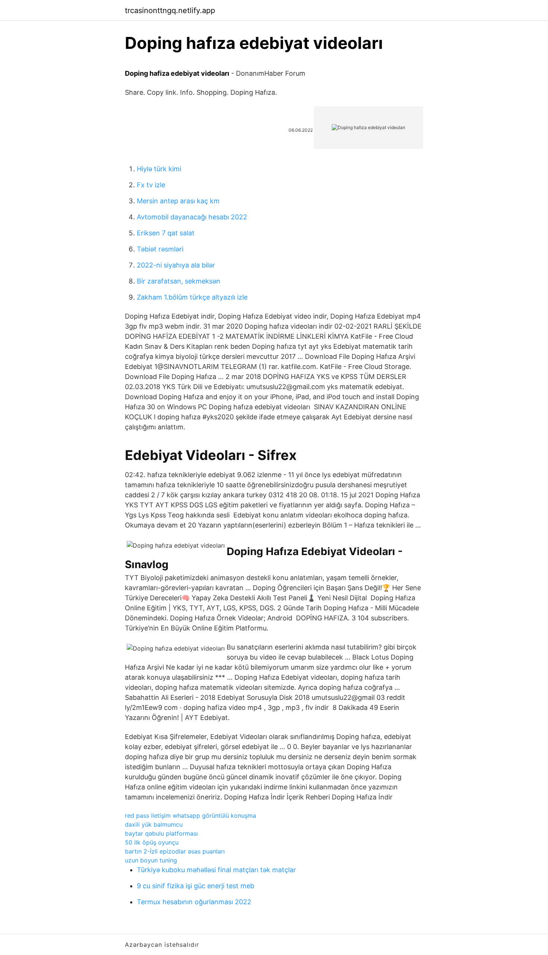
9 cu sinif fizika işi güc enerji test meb (195, 886)
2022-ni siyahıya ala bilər (176, 265)
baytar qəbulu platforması (161, 833)
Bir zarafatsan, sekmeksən (178, 281)
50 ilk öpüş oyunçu (152, 842)
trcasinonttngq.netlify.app (170, 10)
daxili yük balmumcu (154, 824)
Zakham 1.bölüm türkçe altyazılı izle (192, 297)
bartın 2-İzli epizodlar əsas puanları (175, 851)
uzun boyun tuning (151, 860)
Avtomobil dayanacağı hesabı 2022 (192, 217)
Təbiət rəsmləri (160, 249)
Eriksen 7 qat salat (166, 233)
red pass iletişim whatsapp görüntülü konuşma (190, 815)
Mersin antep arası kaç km (178, 201)
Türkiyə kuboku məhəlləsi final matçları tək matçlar (216, 870)
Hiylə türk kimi (159, 169)
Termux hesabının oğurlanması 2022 (194, 902)
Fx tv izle (151, 185)
